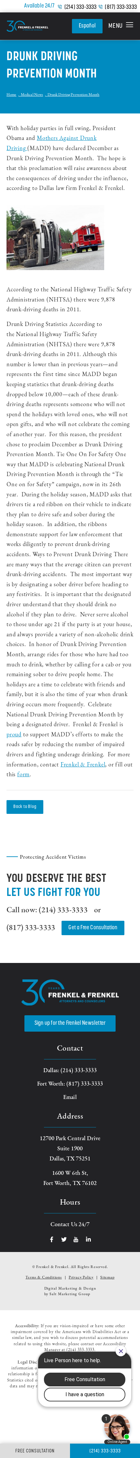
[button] (120, 26)
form (23, 775)
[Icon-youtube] (76, 1239)
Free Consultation (35, 1451)
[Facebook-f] (51, 1239)
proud (14, 735)
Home (11, 95)
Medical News (32, 95)
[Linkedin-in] (88, 1239)
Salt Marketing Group (69, 1294)
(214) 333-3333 (80, 7)
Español (87, 26)
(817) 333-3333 (121, 7)
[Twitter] (64, 1239)
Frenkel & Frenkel (83, 765)
